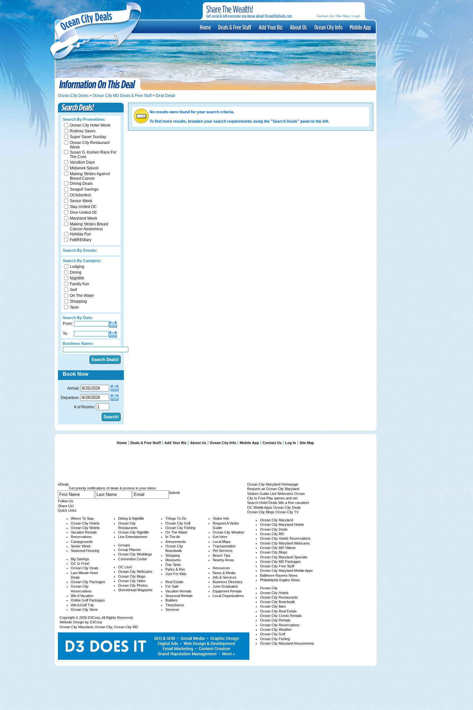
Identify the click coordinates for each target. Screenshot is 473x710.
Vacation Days (82, 162)
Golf (73, 290)
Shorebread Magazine (135, 590)
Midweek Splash (84, 168)
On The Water (82, 295)
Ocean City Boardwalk (277, 602)
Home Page (205, 27)
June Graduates (225, 586)
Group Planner (129, 550)
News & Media (224, 573)
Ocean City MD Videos (278, 548)
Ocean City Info (328, 27)
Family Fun (79, 284)
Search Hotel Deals (262, 503)
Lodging (77, 266)
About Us (298, 27)
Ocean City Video (131, 581)
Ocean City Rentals (275, 620)
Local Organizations (228, 596)
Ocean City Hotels (85, 523)
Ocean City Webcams (135, 571)
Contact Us (325, 16)
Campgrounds (82, 542)
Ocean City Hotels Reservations (285, 538)
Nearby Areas (223, 560)
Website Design (72, 622)
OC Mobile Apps (259, 507)
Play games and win (282, 498)
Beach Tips (221, 555)
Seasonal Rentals (179, 596)
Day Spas (173, 564)
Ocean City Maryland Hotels (282, 524)
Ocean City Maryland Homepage (272, 484)
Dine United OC (83, 212)
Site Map (342, 16)
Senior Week (81, 201)
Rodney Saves (83, 131)
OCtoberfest (80, 195)
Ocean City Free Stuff (277, 566)
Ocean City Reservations (280, 625)
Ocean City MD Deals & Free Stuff (122, 95)
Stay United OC (83, 206)
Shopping (78, 301)
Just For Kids (175, 574)
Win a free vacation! (293, 503)
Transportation (224, 546)
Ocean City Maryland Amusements (287, 643)
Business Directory (228, 582)
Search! (111, 416)
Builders (171, 600)
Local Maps (222, 542)
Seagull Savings (84, 189)
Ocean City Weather (229, 532)
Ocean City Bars (273, 606)
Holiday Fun (80, 234)
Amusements (175, 542)
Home (122, 443)
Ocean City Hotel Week (90, 125)
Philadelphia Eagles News (280, 580)
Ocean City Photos (133, 585)
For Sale (172, 586)
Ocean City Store (84, 609)
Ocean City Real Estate (278, 611)
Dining (75, 272)
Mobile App (360, 27)
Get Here (220, 537)
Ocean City (103, 627)
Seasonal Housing (85, 551)
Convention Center (132, 559)
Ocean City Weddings (135, 554)
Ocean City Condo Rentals (281, 616)
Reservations (81, 537)
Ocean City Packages (88, 582)
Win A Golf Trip (82, 605)
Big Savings (80, 559)
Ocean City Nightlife (133, 532)
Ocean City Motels (85, 528)
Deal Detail (165, 95)
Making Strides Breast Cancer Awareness (89, 226)
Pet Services (223, 551)
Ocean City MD (126, 627)
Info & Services (224, 577)
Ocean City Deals (73, 95)
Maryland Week (83, 218)
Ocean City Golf (177, 523)
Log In (290, 443)
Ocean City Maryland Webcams (285, 543)
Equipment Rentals (227, 591)
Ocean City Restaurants (279, 597)
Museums (173, 560)
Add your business (270, 27)
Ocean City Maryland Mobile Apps (286, 571)
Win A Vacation (82, 596)
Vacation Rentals (84, 532)
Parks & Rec (175, 569)
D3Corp (94, 618)
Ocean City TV (287, 512)
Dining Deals (81, 183)
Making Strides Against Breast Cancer (90, 176)
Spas (74, 307)
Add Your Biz (175, 443)
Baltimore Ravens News (279, 575)
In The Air (172, 537)
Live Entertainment (132, 537)
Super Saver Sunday (88, 137)
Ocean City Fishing (180, 528)
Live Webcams (281, 494)
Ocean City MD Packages (280, 561)
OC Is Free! (80, 563)
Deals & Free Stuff (234, 27)
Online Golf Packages (88, 600)
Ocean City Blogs (131, 576)
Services (172, 609)
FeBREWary (80, 240)
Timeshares (174, 605)
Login (356, 16)
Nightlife (77, 278)
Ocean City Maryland (76, 627)
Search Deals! (105, 359)
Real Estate (174, 582)
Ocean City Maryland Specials (283, 557)
